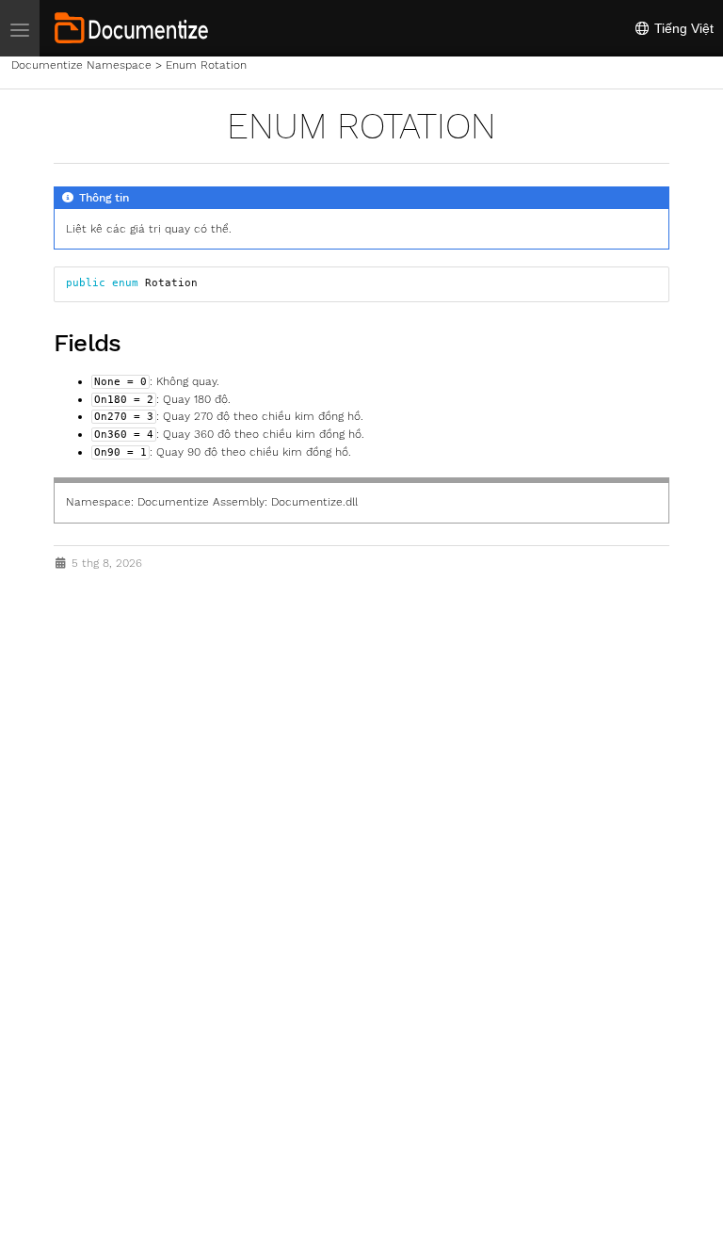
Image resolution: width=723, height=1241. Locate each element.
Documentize (173, 501)
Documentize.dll (314, 501)
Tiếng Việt (682, 28)
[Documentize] (131, 28)
